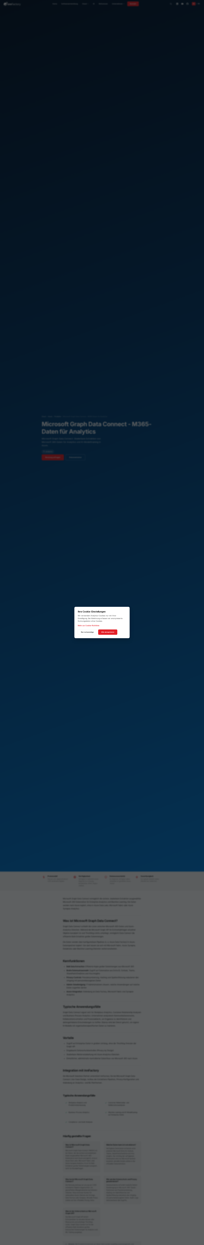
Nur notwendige (87, 632)
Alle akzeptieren (107, 632)
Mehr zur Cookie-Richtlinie (88, 625)
